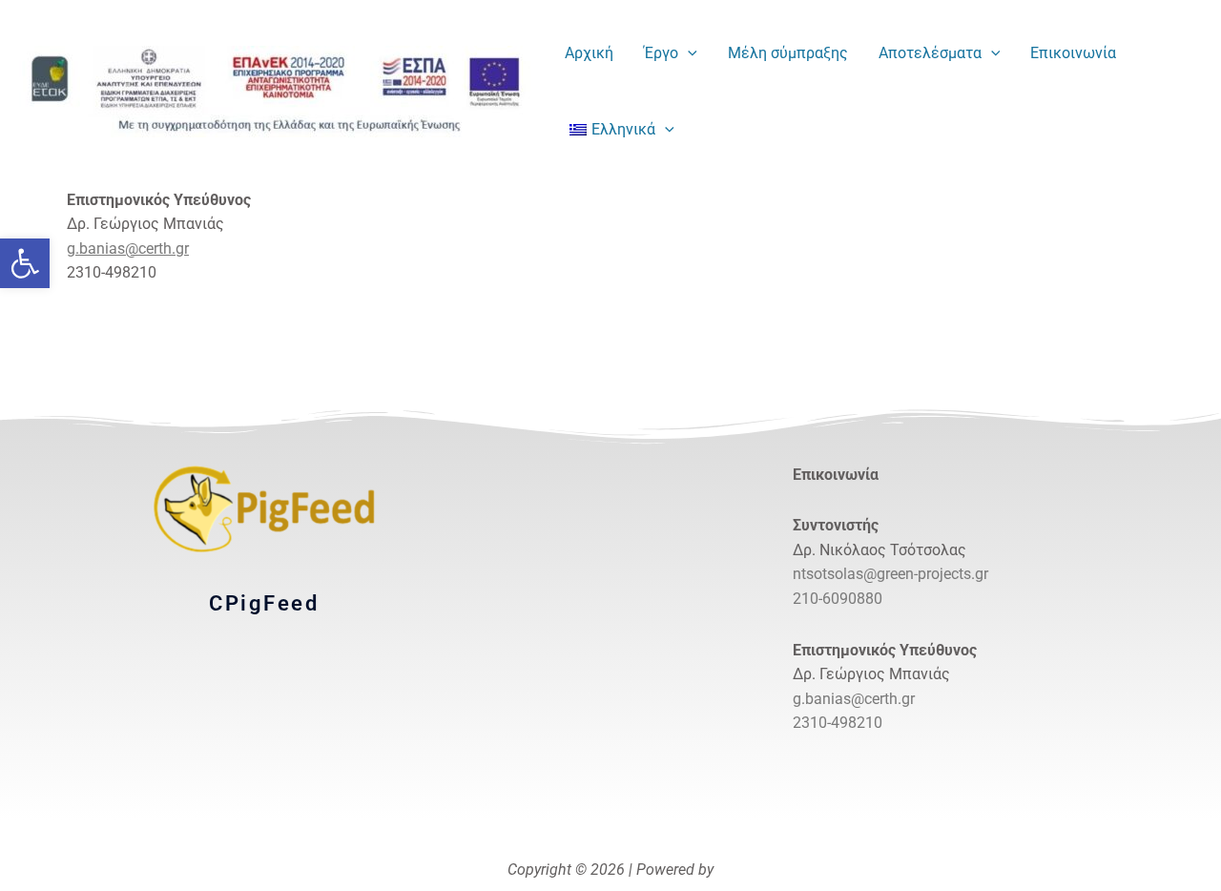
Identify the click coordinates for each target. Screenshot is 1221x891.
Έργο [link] (661, 53)
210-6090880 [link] (837, 599)
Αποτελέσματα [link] (930, 53)
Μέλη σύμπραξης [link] (788, 53)
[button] (687, 53)
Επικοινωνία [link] (1073, 53)
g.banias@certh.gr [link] (128, 248)
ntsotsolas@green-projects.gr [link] (890, 574)
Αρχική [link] (589, 53)
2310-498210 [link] (837, 723)
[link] (25, 263)
